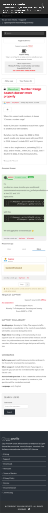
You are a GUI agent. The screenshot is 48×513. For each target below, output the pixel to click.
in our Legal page (16, 12)
